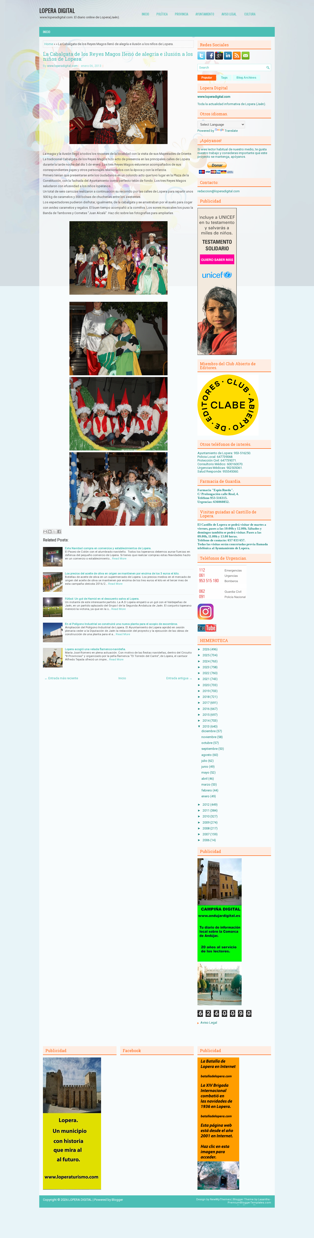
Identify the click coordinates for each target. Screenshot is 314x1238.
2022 (206, 673)
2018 (206, 697)
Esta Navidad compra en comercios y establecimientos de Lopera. (108, 548)
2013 (206, 726)
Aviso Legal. (229, 14)
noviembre (209, 737)
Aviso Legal (208, 1022)
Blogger (117, 1200)
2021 (206, 679)
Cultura (249, 14)
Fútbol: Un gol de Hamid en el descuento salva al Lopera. (102, 598)
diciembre (208, 731)
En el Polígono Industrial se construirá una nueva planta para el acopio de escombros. (121, 624)
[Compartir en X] (54, 531)
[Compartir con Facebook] (59, 531)
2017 (206, 702)
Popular (206, 77)
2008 (206, 828)
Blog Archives (246, 77)
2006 (206, 840)
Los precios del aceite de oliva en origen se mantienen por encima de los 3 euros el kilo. (122, 573)
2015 (206, 714)
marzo (206, 784)
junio (205, 766)
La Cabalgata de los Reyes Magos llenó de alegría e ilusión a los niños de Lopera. (118, 56)
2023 (206, 667)
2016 (206, 709)
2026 (206, 649)
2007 (206, 834)
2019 (206, 691)
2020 (206, 685)
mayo (205, 772)
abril (204, 778)
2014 (206, 720)
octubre (207, 743)
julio (204, 761)
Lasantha (264, 1199)
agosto (206, 755)
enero (205, 796)
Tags (224, 77)
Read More (119, 558)
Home (48, 44)
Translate (231, 131)
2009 (206, 822)
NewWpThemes (220, 1199)
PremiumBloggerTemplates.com (249, 1202)
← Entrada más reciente (61, 678)
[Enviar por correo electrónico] (45, 531)
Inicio (145, 14)
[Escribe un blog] (49, 531)
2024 (206, 661)
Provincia (181, 14)
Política (162, 14)
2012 (206, 804)
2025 (206, 655)
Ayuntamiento (205, 14)
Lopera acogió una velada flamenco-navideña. (95, 649)
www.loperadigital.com (62, 66)
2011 (206, 810)
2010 (206, 816)
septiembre (209, 749)
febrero (207, 790)
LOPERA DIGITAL (57, 10)
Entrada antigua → (179, 678)
